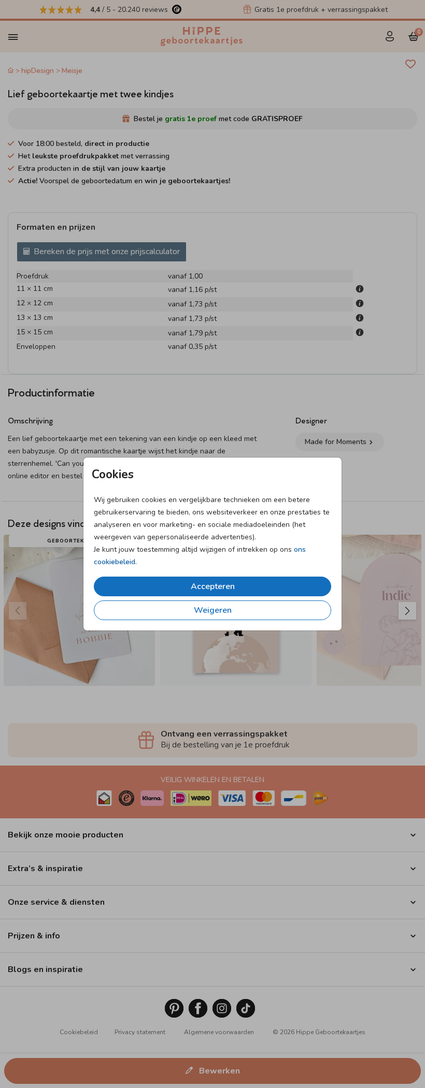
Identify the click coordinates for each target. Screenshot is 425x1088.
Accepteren (213, 586)
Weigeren (213, 610)
